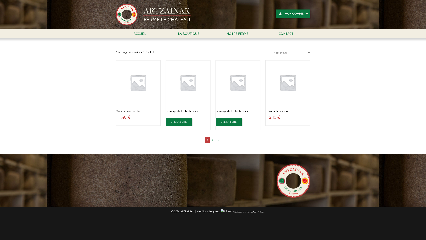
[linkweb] (227, 212)
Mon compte (294, 14)
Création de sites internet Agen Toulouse (249, 212)
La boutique (188, 34)
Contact (286, 34)
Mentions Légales (208, 212)
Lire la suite (179, 122)
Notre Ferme (237, 34)
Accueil (140, 34)
